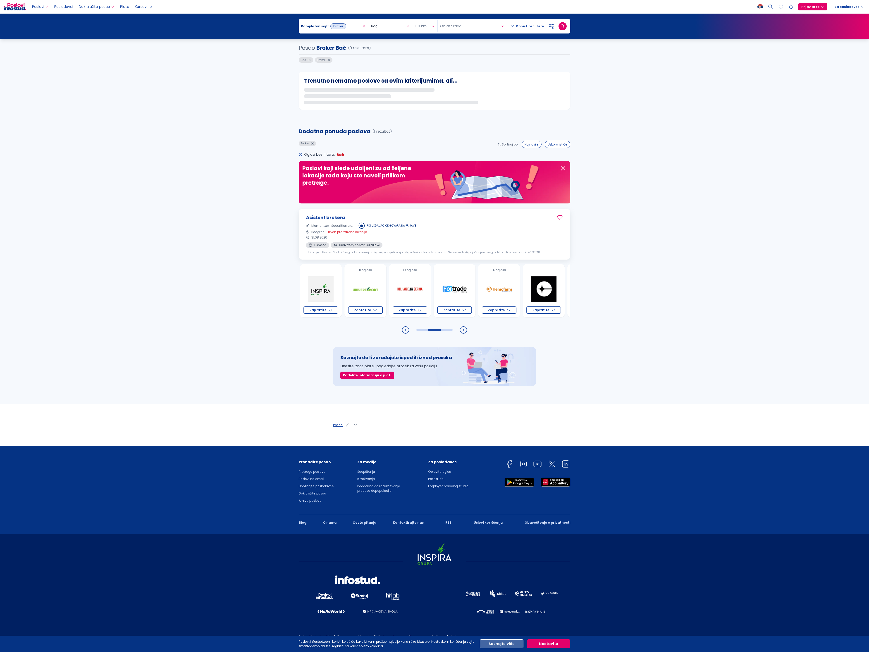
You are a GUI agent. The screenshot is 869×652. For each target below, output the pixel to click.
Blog (302, 522)
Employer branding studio (448, 486)
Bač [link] (355, 425)
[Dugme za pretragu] (563, 26)
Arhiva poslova (310, 500)
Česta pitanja (364, 522)
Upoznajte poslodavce (316, 486)
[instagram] (523, 464)
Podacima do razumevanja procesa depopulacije (378, 488)
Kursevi (141, 6)
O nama (330, 522)
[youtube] (537, 464)
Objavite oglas (439, 471)
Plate (124, 6)
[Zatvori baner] (563, 168)
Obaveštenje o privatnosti (547, 522)
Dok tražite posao (312, 493)
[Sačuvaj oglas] (560, 217)
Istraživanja (366, 479)
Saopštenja (366, 471)
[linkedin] (565, 464)
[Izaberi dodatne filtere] (551, 26)
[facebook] (509, 464)
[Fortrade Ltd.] (427, 290)
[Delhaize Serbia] (383, 290)
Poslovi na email (311, 479)
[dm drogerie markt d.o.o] (561, 290)
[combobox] (331, 26)
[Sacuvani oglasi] (781, 7)
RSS (448, 522)
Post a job (436, 479)
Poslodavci (63, 6)
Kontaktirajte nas (408, 522)
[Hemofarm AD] (472, 290)
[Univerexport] (338, 290)
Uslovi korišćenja (488, 522)
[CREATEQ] (516, 290)
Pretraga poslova (312, 471)
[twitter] (551, 464)
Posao (338, 425)
